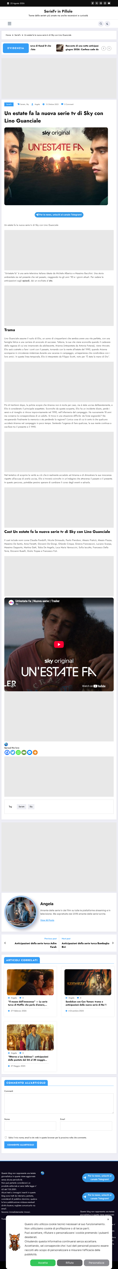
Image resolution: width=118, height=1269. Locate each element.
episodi (25, 280)
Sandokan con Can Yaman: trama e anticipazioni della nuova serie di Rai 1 (86, 1003)
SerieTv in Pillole (58, 11)
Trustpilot (5, 1218)
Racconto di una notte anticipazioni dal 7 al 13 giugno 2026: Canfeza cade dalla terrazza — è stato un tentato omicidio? (75, 47)
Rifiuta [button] (70, 1262)
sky (27, 104)
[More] (35, 752)
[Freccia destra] (109, 48)
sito (50, 280)
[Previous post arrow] (5, 943)
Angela (37, 104)
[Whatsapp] (18, 752)
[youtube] (109, 3)
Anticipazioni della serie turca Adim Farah (36, 945)
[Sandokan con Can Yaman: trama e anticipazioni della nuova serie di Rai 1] (87, 981)
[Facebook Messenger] (29, 752)
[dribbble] (100, 3)
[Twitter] (12, 752)
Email (62, 1119)
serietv (22, 104)
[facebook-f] (92, 3)
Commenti (8, 1091)
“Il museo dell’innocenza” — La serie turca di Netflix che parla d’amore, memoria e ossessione (27, 1003)
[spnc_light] (107, 24)
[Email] (23, 752)
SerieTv (9, 104)
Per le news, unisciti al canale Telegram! (60, 214)
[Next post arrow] (113, 943)
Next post (66, 938)
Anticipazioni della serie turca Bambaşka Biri (85, 945)
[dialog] (59, 1242)
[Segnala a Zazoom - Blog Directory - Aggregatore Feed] (6, 744)
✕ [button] (108, 1219)
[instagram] (104, 3)
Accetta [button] (43, 1262)
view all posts (47, 920)
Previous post (50, 938)
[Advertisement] (59, 78)
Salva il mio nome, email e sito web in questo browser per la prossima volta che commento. (47, 1137)
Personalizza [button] (96, 1262)
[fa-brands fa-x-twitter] (96, 3)
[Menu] (9, 23)
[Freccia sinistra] (104, 48)
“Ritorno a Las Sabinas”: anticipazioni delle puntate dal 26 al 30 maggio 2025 (28, 1058)
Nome (7, 1119)
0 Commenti (69, 104)
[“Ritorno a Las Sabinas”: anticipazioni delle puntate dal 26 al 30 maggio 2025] (30, 1037)
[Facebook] (7, 752)
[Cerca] (101, 24)
